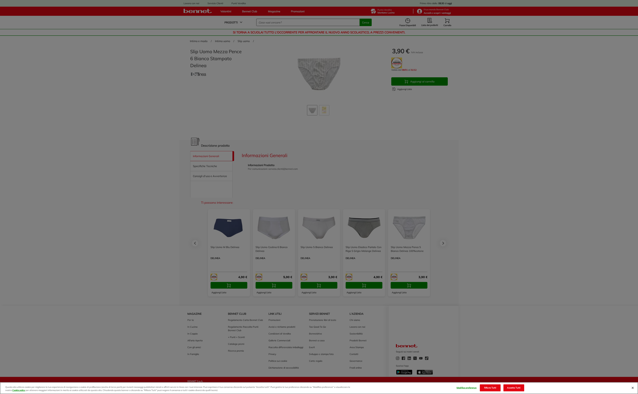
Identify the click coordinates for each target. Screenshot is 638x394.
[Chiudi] (632, 388)
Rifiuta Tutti (490, 387)
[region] (319, 388)
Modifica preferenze (467, 387)
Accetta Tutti (513, 387)
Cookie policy (18, 390)
